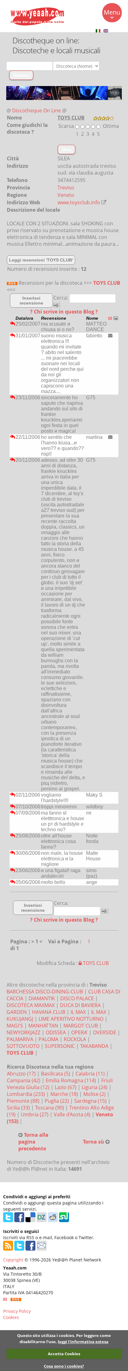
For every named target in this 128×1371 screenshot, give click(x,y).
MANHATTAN (43, 1025)
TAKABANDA (94, 1046)
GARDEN (17, 1012)
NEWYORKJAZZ (23, 1032)
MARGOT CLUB (80, 1025)
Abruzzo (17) (22, 1073)
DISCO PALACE (77, 998)
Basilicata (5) (56, 1073)
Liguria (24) (95, 1087)
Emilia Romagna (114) (71, 1080)
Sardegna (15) (91, 1100)
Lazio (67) (66, 1087)
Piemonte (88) (24, 1100)
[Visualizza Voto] (103, 117)
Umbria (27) (35, 1114)
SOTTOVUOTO (23, 1046)
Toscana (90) (50, 1107)
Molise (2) (95, 1094)
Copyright (13, 1260)
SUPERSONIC (60, 1046)
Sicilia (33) (19, 1107)
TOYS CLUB (106, 282)
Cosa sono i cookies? (64, 1366)
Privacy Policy (17, 1311)
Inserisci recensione (31, 300)
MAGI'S (15, 1025)
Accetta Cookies (64, 1353)
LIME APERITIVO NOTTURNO (71, 1018)
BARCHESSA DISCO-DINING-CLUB (45, 991)
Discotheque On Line (36, 110)
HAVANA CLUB (48, 1012)
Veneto (65, 195)
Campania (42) (24, 1080)
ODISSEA (56, 1032)
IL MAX (78, 1012)
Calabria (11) (90, 1073)
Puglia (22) (57, 1100)
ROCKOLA (75, 1039)
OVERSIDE (104, 1032)
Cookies (11, 1317)
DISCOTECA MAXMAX (31, 1005)
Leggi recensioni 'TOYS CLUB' (41, 259)
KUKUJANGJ (20, 1018)
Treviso (65, 187)
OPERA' (79, 1032)
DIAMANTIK (42, 998)
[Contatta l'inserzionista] (110, 335)
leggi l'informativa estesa (83, 1341)
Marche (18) (64, 1094)
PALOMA (48, 1039)
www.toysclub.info (78, 202)
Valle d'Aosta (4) (73, 1114)
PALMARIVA (20, 1039)
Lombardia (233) (26, 1094)
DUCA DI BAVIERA (80, 1005)
